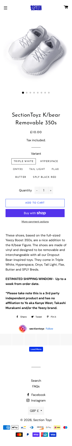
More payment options (35, 221)
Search (36, 381)
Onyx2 (18, 169)
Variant (36, 154)
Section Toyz (42, 420)
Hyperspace (49, 161)
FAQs (36, 386)
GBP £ (34, 411)
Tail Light (37, 169)
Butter (20, 177)
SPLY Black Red (44, 177)
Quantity (25, 190)
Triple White (24, 161)
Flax (55, 169)
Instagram (38, 400)
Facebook (38, 395)
